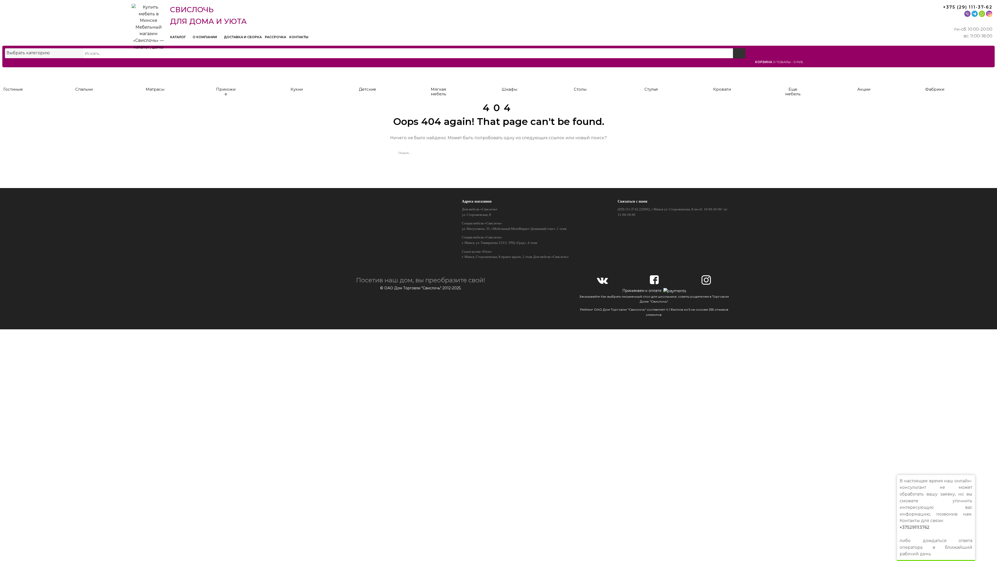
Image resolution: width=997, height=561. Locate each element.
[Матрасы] (155, 76)
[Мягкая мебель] (438, 76)
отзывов (721, 309)
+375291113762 (914, 527)
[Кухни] (296, 76)
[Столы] (580, 76)
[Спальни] (84, 76)
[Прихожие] (226, 76)
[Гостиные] (13, 76)
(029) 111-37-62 (628, 209)
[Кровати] (722, 76)
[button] (874, 62)
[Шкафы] (509, 76)
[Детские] (367, 76)
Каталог (178, 37)
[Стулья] (651, 76)
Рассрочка (275, 37)
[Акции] (863, 76)
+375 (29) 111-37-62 (967, 7)
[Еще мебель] (793, 76)
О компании (205, 37)
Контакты (298, 37)
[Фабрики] (934, 76)
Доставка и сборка (243, 37)
